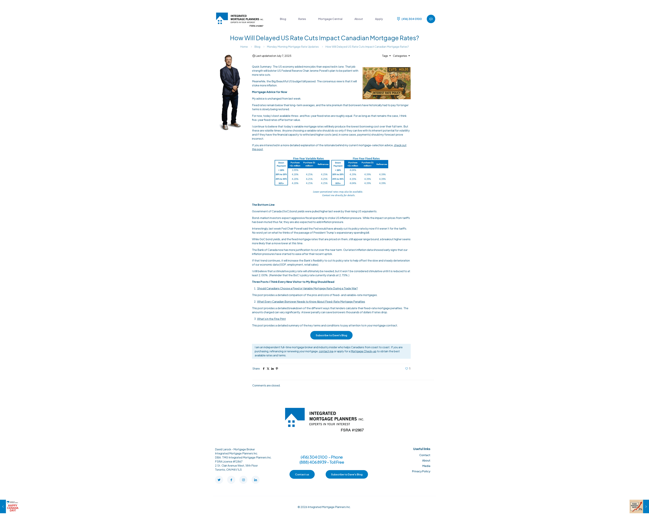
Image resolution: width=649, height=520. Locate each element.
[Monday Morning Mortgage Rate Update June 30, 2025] (9, 506)
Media (426, 466)
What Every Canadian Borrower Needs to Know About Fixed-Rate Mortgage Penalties (311, 301)
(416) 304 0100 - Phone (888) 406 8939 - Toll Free (321, 459)
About (426, 460)
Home (244, 46)
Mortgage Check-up (363, 351)
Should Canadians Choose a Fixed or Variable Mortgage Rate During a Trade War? (307, 288)
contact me (326, 351)
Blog (257, 46)
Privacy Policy (421, 471)
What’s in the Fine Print (271, 319)
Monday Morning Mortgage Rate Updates (293, 46)
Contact (424, 455)
